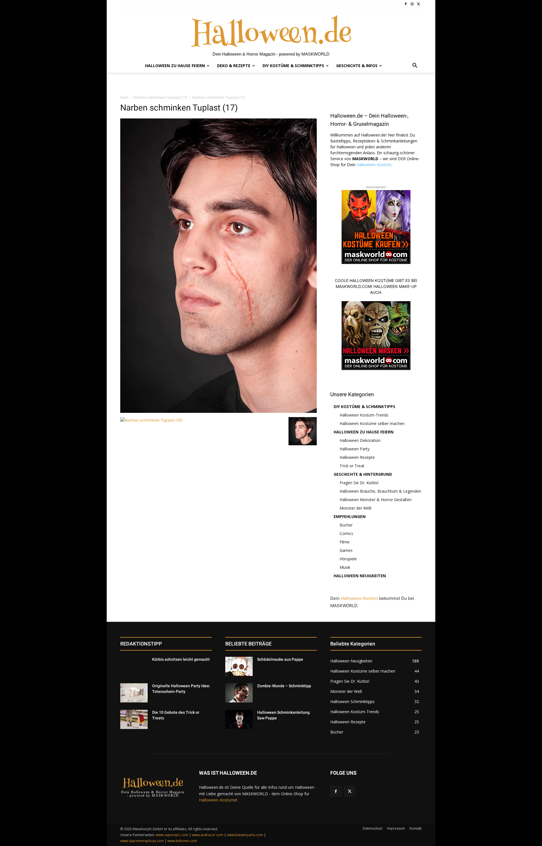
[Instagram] (412, 4)
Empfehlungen (350, 516)
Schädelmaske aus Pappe (280, 659)
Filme (344, 542)
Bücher (346, 525)
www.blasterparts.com (245, 834)
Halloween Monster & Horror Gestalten (376, 499)
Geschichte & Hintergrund (363, 474)
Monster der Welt (355, 508)
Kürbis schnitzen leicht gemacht (181, 659)
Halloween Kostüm (374, 164)
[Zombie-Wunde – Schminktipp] (239, 692)
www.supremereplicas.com (142, 840)
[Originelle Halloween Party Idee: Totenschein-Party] (134, 692)
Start (124, 97)
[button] (415, 65)
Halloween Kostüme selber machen (372, 423)
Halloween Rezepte (357, 457)
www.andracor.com (207, 834)
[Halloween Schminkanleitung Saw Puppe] (239, 719)
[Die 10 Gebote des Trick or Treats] (134, 719)
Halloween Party (355, 448)
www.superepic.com (172, 834)
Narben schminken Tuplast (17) (160, 97)
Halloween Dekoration (360, 440)
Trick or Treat (352, 465)
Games (346, 550)
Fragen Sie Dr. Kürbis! (359, 482)
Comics (346, 533)
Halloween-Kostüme (217, 800)
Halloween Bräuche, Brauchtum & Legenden (380, 491)
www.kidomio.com (182, 840)
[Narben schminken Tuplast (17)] (218, 411)
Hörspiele (348, 558)
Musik (345, 567)
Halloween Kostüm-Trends (364, 415)
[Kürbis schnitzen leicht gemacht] (134, 666)
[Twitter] (418, 4)
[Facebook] (406, 4)
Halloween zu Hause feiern (364, 432)
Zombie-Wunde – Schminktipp (284, 686)
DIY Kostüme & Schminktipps (364, 406)
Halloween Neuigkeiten (360, 575)
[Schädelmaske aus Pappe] (239, 666)
